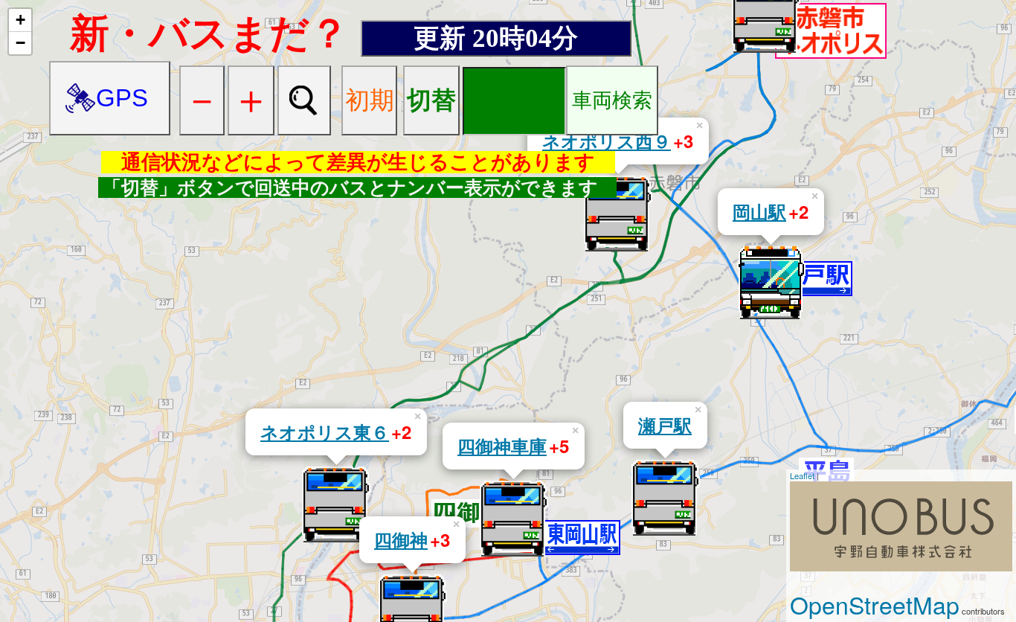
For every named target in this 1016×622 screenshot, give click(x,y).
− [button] (20, 42)
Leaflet (802, 475)
